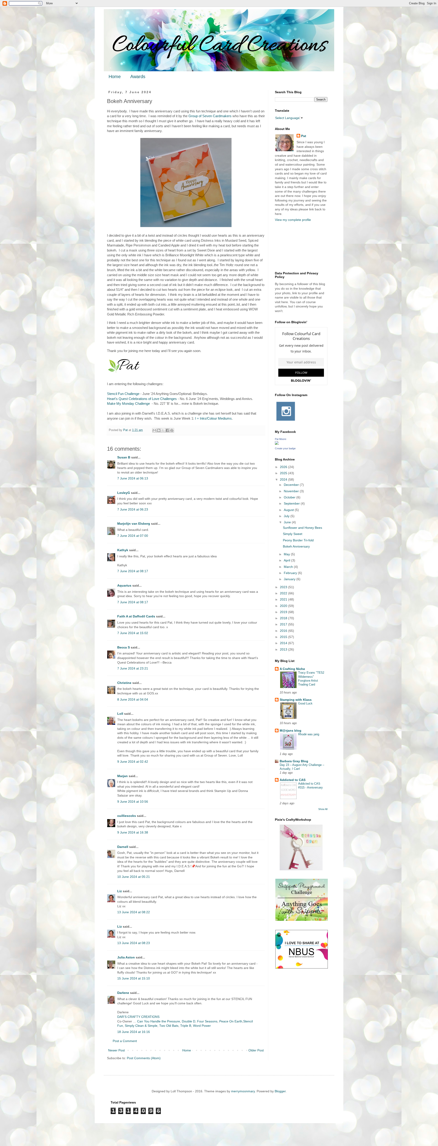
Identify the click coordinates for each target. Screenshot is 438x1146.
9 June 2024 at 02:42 (132, 761)
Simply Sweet (292, 534)
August (289, 510)
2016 (284, 631)
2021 (284, 599)
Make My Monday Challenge (128, 403)
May (287, 554)
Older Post (256, 1050)
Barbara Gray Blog (294, 761)
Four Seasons (207, 1021)
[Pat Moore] (277, 443)
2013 (284, 649)
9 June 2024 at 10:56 (132, 801)
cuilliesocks (126, 816)
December (292, 485)
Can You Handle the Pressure (158, 1021)
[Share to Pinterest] (171, 430)
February (291, 573)
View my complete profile (293, 220)
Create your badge (285, 448)
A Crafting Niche (292, 669)
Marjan (123, 776)
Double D (188, 1021)
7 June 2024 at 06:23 (132, 509)
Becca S (123, 647)
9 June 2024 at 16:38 (132, 832)
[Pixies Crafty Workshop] (301, 869)
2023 (284, 587)
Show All (322, 809)
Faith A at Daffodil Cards (136, 616)
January (290, 579)
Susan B (123, 457)
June (288, 522)
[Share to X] (163, 430)
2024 (284, 479)
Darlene (123, 993)
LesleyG (123, 493)
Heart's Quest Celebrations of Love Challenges (142, 399)
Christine (124, 683)
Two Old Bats (168, 1025)
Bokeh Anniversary (296, 546)
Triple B (185, 1025)
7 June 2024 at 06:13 (132, 478)
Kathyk (122, 550)
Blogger (280, 1091)
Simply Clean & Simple (141, 1025)
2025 (284, 473)
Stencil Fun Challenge (123, 394)
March (289, 567)
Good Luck (305, 703)
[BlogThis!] (158, 430)
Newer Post (116, 1050)
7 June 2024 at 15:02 (132, 633)
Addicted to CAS (292, 780)
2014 (284, 643)
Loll (120, 713)
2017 (284, 624)
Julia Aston (126, 957)
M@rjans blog (290, 730)
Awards (137, 76)
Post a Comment (125, 1041)
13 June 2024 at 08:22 (133, 912)
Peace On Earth (230, 1021)
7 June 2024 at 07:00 (132, 535)
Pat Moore (280, 439)
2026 (284, 467)
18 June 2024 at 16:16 (133, 1032)
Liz (119, 891)
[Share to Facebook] (167, 430)
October (290, 497)
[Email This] (154, 430)
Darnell (122, 847)
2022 (284, 593)
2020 (284, 606)
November (292, 491)
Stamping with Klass (296, 699)
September (292, 503)
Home (115, 76)
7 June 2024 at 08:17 (132, 571)
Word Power (202, 1025)
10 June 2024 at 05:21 (133, 877)
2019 (284, 612)
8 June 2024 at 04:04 (132, 699)
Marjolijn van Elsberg (133, 523)
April (287, 560)
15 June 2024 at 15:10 (133, 978)
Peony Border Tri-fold (298, 540)
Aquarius (124, 585)
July (287, 516)
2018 (284, 618)
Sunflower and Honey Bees (302, 527)
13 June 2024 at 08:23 (133, 943)
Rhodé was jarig (308, 734)
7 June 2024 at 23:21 (132, 668)
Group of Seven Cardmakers (210, 116)
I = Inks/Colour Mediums (213, 418)
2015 (284, 637)
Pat (303, 136)
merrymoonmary (243, 1091)
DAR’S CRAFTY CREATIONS (138, 1017)
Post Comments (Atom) (144, 1058)
